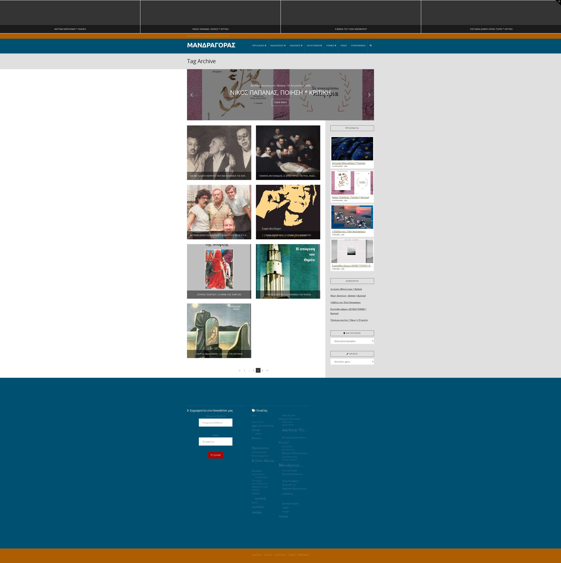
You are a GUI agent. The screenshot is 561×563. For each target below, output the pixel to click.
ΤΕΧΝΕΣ (291, 555)
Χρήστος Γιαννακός (259, 487)
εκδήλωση (255, 490)
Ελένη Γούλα (287, 446)
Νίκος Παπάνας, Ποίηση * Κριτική (348, 295)
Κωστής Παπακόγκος (290, 457)
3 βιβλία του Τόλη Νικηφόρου (345, 302)
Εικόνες (257, 438)
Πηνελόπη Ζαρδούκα (292, 474)
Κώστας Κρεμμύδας (265, 460)
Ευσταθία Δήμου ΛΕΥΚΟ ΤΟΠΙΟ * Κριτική (348, 311)
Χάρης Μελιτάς (289, 484)
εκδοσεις (287, 493)
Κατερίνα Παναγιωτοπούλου (295, 453)
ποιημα (285, 511)
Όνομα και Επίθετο (216, 416)
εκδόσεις (256, 493)
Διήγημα (256, 429)
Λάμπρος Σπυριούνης (289, 460)
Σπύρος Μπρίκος (258, 474)
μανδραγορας (290, 503)
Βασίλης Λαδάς (287, 422)
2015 (253, 415)
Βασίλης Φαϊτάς (258, 422)
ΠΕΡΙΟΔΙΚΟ (256, 555)
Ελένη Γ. (284, 442)
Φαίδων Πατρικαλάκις (260, 483)
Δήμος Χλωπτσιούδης (263, 425)
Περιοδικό (257, 470)
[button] (558, 3)
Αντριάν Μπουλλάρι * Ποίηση (346, 288)
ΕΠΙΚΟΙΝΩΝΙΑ (303, 555)
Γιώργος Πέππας (288, 425)
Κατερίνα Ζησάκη (259, 452)
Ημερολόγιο (260, 448)
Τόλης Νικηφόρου (290, 480)
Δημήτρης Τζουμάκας (295, 429)
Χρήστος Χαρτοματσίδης (295, 488)
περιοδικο (258, 506)
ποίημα (285, 507)
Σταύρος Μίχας (261, 477)
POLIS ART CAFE (288, 415)
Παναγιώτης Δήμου (290, 470)
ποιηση (283, 516)
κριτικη (255, 502)
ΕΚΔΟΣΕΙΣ (268, 555)
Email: (216, 435)
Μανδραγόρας (292, 465)
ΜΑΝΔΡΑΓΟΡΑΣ (211, 45)
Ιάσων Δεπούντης (288, 449)
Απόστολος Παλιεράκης (289, 419)
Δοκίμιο (258, 433)
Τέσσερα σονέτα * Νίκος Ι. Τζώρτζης (349, 319)
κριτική (260, 498)
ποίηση (257, 512)
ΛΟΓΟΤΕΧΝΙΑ (280, 555)
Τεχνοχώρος (257, 480)
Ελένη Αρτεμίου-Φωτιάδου (295, 437)
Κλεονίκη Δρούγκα (260, 455)
